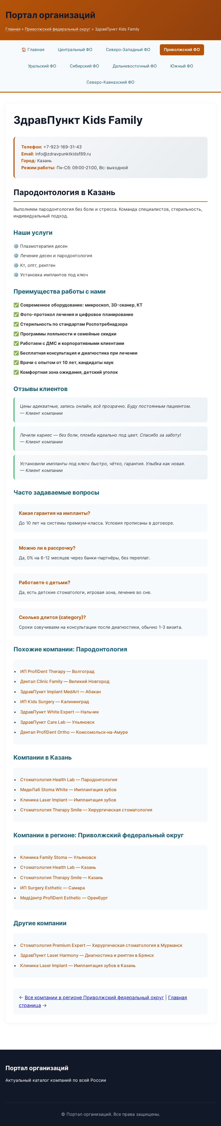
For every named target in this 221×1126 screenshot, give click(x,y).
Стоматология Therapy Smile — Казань (61, 877)
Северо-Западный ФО (128, 49)
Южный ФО (181, 66)
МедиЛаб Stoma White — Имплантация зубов (68, 789)
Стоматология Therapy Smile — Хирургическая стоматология (86, 809)
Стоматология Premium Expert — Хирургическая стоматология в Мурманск (101, 945)
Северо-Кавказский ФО (110, 82)
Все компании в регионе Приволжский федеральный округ (94, 997)
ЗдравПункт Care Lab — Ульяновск (57, 722)
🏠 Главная (32, 49)
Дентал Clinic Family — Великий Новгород (64, 681)
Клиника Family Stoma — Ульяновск (58, 857)
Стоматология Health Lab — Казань (58, 867)
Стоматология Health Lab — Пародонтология (68, 779)
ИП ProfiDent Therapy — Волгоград (57, 671)
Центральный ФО (75, 49)
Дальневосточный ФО (135, 66)
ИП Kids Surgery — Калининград (54, 701)
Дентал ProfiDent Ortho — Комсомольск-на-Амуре (74, 732)
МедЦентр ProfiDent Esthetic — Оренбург (64, 897)
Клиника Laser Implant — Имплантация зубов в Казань (78, 965)
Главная (12, 29)
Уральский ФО (42, 66)
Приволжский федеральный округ (58, 29)
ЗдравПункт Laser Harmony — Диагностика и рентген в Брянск (87, 955)
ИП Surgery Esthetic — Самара (52, 887)
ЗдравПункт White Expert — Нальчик (59, 712)
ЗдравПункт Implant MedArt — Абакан (60, 691)
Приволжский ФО (182, 49)
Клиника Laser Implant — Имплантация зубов (68, 799)
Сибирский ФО (84, 66)
